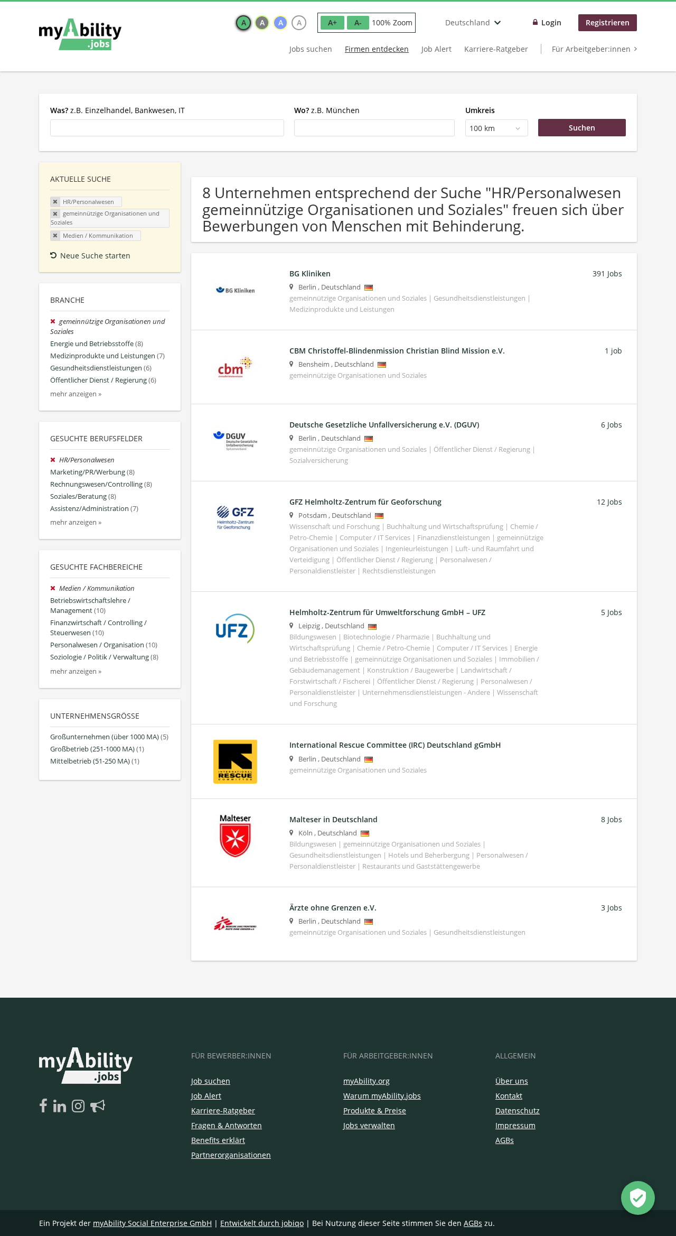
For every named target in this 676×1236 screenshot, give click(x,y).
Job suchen (210, 1081)
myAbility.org (366, 1081)
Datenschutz (517, 1110)
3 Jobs (611, 908)
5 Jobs (611, 612)
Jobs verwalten (369, 1125)
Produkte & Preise (374, 1110)
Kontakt (508, 1096)
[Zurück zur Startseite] (80, 34)
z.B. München (327, 110)
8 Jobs (611, 819)
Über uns (511, 1081)
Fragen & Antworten (226, 1125)
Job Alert (436, 49)
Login (551, 22)
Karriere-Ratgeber (496, 49)
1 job (613, 351)
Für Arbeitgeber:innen (591, 49)
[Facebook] (45, 1106)
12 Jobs (609, 502)
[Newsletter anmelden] (97, 1106)
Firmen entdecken (377, 49)
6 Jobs (611, 425)
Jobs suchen (310, 49)
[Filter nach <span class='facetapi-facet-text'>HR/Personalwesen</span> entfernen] (55, 202)
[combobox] (167, 127)
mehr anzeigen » (75, 393)
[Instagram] (80, 1106)
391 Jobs (607, 273)
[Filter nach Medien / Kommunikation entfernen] (54, 588)
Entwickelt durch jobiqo (262, 1223)
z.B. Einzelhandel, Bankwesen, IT (117, 110)
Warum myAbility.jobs (382, 1096)
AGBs (504, 1140)
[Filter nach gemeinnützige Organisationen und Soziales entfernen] (54, 321)
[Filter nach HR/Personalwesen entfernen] (54, 460)
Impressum (515, 1125)
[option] (243, 22)
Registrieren (608, 22)
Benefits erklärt (218, 1140)
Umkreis (480, 110)
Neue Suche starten (95, 255)
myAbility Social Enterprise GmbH (152, 1223)
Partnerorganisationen (231, 1155)
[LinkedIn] (61, 1106)
